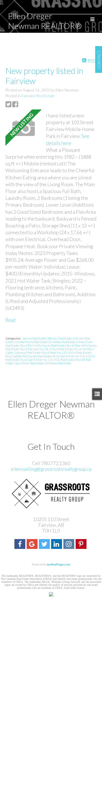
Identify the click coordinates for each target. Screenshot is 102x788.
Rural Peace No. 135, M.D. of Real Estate (66, 352)
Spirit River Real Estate (29, 363)
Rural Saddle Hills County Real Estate (28, 356)
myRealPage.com (58, 564)
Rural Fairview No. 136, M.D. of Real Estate (47, 349)
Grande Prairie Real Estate (31, 342)
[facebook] (20, 545)
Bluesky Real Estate (60, 338)
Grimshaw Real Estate (62, 342)
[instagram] (69, 545)
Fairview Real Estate (38, 95)
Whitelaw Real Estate (58, 363)
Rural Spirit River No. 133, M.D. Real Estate (47, 359)
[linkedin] (57, 545)
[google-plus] (33, 545)
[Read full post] (23, 128)
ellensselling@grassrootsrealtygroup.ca (51, 469)
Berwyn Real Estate (35, 338)
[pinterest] (82, 545)
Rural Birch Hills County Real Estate (43, 345)
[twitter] (45, 545)
